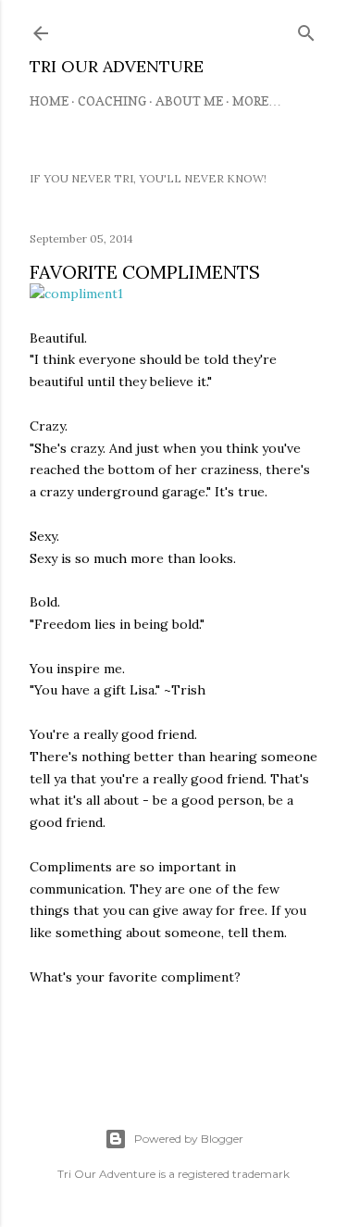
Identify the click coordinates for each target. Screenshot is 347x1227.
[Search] (306, 29)
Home (49, 100)
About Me (189, 100)
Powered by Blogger (188, 1139)
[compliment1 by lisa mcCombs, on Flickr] (76, 293)
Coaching (112, 100)
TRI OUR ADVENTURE (117, 66)
